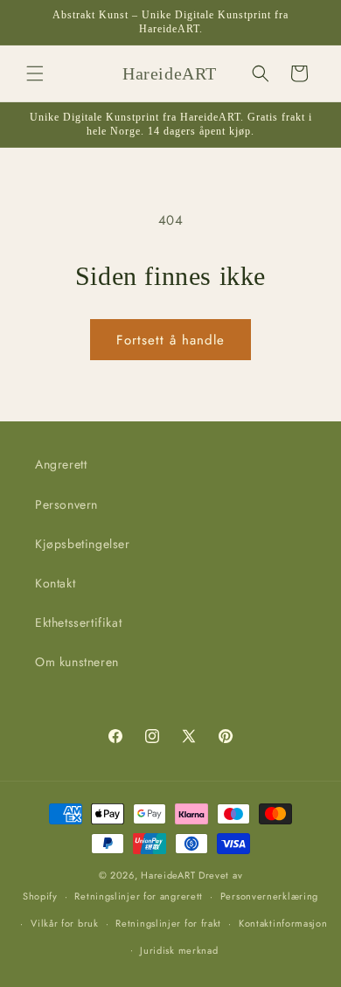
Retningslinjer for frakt (168, 923)
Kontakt (55, 583)
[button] (35, 73)
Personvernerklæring (269, 896)
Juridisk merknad (179, 950)
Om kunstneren (77, 662)
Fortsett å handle (170, 340)
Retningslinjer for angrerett (138, 896)
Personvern (66, 504)
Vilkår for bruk (65, 923)
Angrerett (61, 464)
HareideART (168, 875)
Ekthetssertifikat (78, 622)
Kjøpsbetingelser (82, 544)
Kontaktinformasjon (283, 923)
